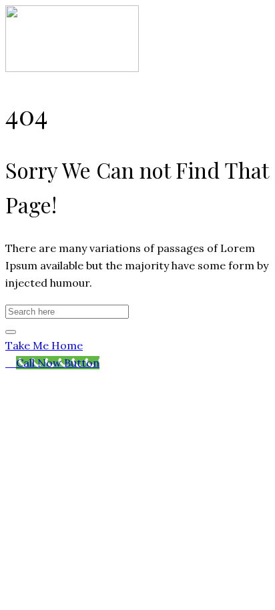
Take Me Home (44, 345)
